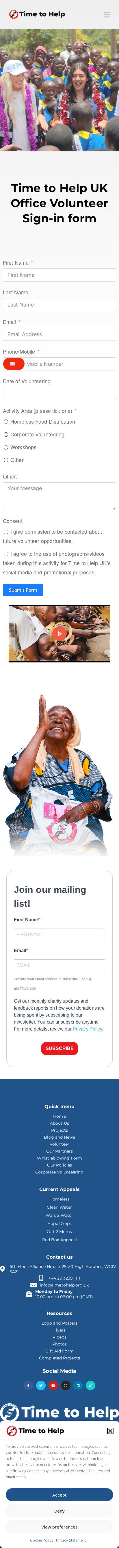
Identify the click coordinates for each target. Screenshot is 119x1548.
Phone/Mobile (19, 351)
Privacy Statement (71, 1540)
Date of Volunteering (27, 381)
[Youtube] (53, 1385)
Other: (10, 476)
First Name (16, 262)
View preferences (59, 1527)
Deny (59, 1511)
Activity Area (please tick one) (37, 410)
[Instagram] (65, 1385)
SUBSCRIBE (60, 1048)
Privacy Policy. (88, 1028)
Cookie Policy (41, 1540)
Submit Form (23, 590)
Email (9, 321)
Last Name (15, 292)
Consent (13, 520)
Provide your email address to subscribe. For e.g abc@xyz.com (52, 983)
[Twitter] (41, 1385)
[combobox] (14, 364)
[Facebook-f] (28, 1385)
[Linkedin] (78, 1385)
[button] (110, 1431)
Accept (59, 1495)
